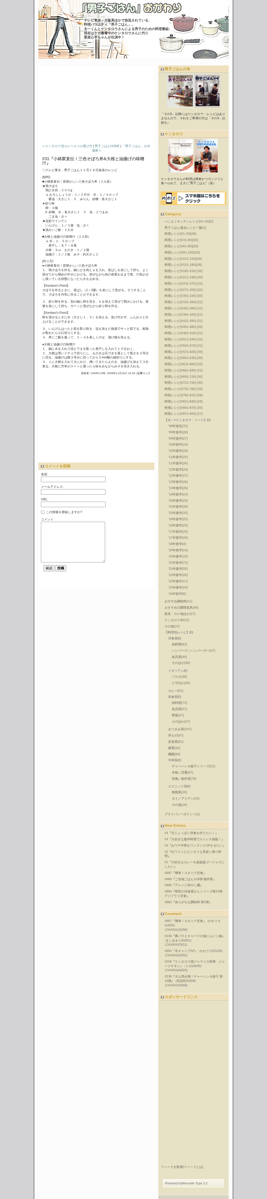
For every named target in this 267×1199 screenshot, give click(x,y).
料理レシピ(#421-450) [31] (184, 321)
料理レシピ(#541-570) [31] (184, 345)
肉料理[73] (179, 703)
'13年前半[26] (178, 482)
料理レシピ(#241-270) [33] (184, 283)
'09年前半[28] (178, 432)
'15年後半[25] (178, 513)
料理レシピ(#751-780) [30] (184, 389)
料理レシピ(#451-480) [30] (184, 327)
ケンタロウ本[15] (177, 620)
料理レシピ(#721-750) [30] (184, 383)
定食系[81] (175, 742)
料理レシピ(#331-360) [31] (184, 302)
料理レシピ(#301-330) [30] (184, 296)
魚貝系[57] (179, 709)
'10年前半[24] (178, 444)
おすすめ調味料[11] (178, 601)
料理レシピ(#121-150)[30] (183, 259)
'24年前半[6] (177, 594)
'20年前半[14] (178, 550)
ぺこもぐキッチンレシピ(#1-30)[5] (189, 221)
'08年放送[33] (178, 426)
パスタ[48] (179, 677)
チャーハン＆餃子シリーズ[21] (193, 766)
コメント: (47, 519)
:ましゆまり (173, 940)
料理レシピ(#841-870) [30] (184, 408)
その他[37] (172, 626)
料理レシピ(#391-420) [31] (184, 314)
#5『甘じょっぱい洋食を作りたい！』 (191, 833)
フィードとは (193, 1167)
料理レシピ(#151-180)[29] (183, 265)
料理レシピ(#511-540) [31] (184, 339)
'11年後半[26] (178, 463)
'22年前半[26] (178, 575)
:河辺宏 (180, 981)
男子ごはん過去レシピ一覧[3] (185, 228)
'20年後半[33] (178, 556)
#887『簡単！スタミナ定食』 (185, 873)
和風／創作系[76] (184, 779)
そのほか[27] (181, 721)
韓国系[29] (179, 792)
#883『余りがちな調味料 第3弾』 (188, 902)
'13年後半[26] (178, 488)
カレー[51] (175, 691)
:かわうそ (214, 921)
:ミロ (187, 966)
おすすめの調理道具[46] (181, 607)
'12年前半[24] (178, 469)
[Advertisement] (98, 103)
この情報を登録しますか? (63, 512)
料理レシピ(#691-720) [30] (184, 377)
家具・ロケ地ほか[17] (180, 614)
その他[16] (179, 805)
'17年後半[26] (178, 537)
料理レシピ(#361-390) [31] (184, 308)
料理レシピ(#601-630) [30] (184, 358)
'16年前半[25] (178, 519)
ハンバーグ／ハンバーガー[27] (193, 650)
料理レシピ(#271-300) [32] (184, 290)
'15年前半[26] (178, 506)
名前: (44, 474)
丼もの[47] (175, 735)
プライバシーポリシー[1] (182, 814)
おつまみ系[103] (179, 729)
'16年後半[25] (178, 525)
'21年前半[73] (178, 563)
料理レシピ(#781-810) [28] (184, 395)
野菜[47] (178, 715)
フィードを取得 (172, 1167)
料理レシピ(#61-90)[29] (181, 246)
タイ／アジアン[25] (185, 798)
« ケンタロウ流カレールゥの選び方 (67, 146)
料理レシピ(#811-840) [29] (184, 401)
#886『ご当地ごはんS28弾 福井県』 (190, 879)
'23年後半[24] (178, 587)
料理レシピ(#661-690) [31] (184, 370)
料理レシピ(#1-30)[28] (180, 234)
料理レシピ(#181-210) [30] (184, 271)
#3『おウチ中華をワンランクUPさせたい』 (195, 845)
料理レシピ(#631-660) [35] (184, 364)
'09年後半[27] (178, 438)
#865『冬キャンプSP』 (181, 951)
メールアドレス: (52, 487)
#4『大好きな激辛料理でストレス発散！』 (194, 839)
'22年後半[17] (178, 581)
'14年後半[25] (178, 500)
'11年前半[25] (178, 457)
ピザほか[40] (181, 683)
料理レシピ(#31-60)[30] (181, 240)
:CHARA (171, 930)
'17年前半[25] (178, 531)
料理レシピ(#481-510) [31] (184, 333)
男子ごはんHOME (107, 146)
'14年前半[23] (178, 494)
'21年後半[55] (178, 569)
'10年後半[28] (178, 451)
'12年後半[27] (178, 475)
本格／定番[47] (182, 772)
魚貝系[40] (179, 657)
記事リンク (143, 373)
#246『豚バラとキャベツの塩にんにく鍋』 (195, 936)
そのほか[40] (181, 663)
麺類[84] (174, 754)
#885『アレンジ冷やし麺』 (184, 885)
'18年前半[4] (177, 544)
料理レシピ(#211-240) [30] (184, 277)
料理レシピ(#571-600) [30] (184, 352)
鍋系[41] (174, 748)
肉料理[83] (179, 644)
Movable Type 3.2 (195, 1183)
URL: (44, 499)
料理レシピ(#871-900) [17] (184, 414)
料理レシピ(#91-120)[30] (182, 252)
